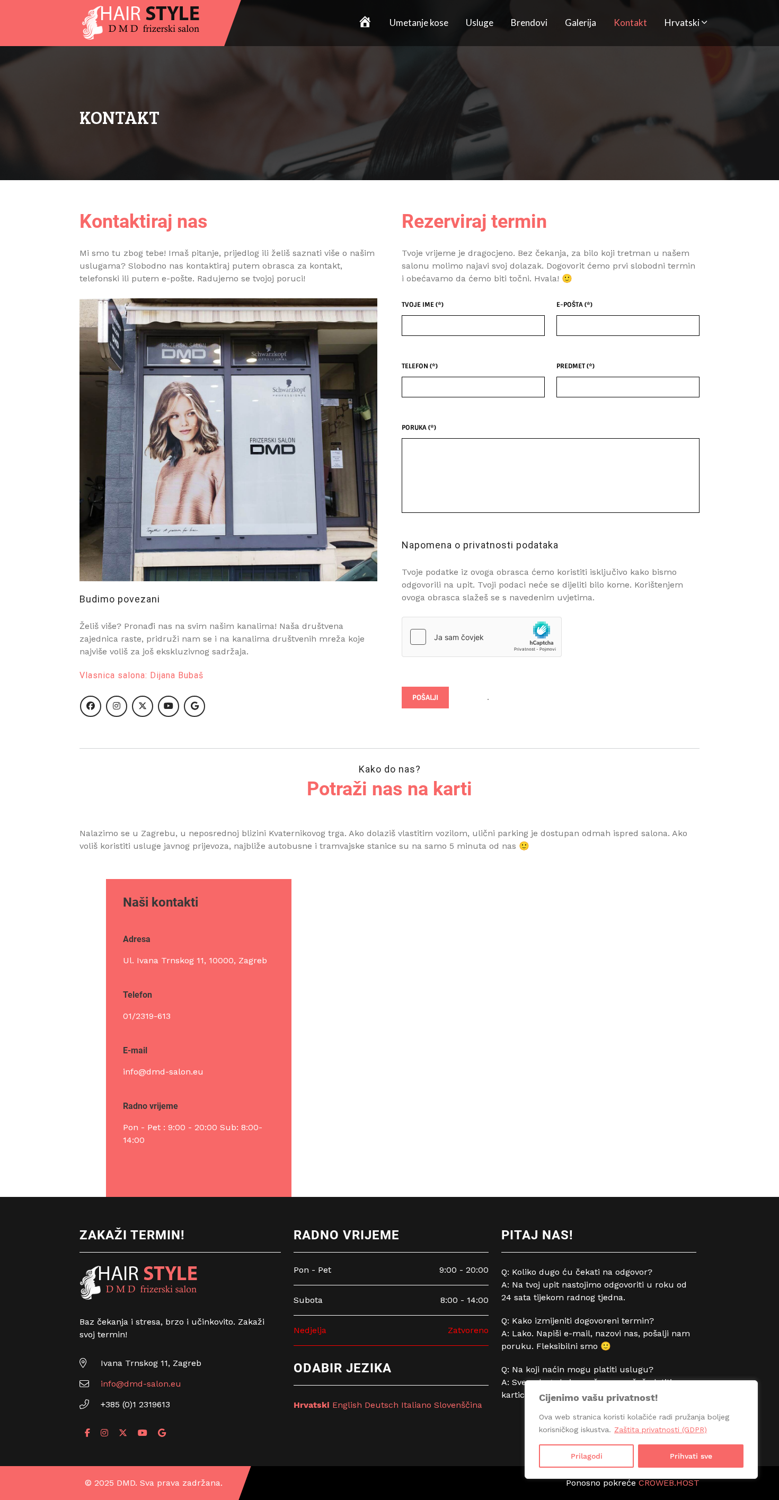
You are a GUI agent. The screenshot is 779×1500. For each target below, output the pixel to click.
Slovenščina (458, 1405)
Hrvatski (682, 22)
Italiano (416, 1405)
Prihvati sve (691, 1456)
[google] (194, 706)
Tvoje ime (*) (423, 304)
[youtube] (168, 706)
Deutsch (382, 1405)
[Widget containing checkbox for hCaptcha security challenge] (482, 637)
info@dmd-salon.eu (163, 1072)
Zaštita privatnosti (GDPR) (660, 1429)
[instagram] (116, 706)
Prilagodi (587, 1456)
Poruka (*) (419, 427)
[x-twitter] (142, 706)
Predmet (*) (575, 366)
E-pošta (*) (574, 304)
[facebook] (90, 706)
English (347, 1405)
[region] (641, 1429)
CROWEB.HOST (669, 1483)
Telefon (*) (420, 366)
